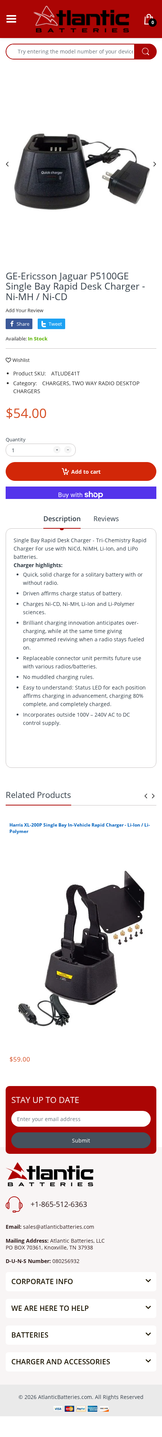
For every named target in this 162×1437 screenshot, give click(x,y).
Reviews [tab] (106, 518)
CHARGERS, (56, 383)
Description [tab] (62, 518)
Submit (81, 1140)
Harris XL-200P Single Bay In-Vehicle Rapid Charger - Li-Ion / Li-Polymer (79, 828)
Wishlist (21, 360)
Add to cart (86, 471)
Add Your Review (24, 310)
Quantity (16, 439)
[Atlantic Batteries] (81, 18)
